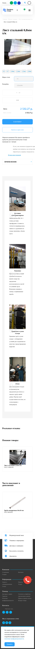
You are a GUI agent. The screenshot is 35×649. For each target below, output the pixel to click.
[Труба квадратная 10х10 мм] (17, 502)
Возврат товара (22, 600)
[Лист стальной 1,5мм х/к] (17, 457)
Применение (10, 162)
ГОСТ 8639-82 (8, 512)
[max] (19, 3)
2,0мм (29, 71)
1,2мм (18, 71)
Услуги (20, 584)
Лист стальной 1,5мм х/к (13, 465)
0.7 (8, 71)
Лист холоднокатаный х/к (25, 19)
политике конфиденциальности (14, 639)
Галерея (4, 574)
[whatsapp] (11, 3)
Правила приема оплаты (24, 598)
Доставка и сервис (7, 594)
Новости (20, 582)
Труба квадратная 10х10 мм (14, 510)
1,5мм (24, 71)
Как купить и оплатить (16, 551)
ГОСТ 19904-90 (8, 467)
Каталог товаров (12, 19)
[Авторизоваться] (29, 3)
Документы (13, 556)
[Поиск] (17, 10)
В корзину (17, 122)
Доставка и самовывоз (16, 546)
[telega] (15, 3)
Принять (9, 644)
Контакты (20, 572)
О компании (5, 572)
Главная (5, 19)
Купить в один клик (17, 130)
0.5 (4, 71)
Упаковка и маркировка (16, 540)
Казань (4, 3)
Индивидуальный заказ (16, 535)
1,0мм (12, 71)
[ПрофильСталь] (8, 10)
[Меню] (29, 10)
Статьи (4, 586)
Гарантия (4, 596)
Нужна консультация (14, 155)
